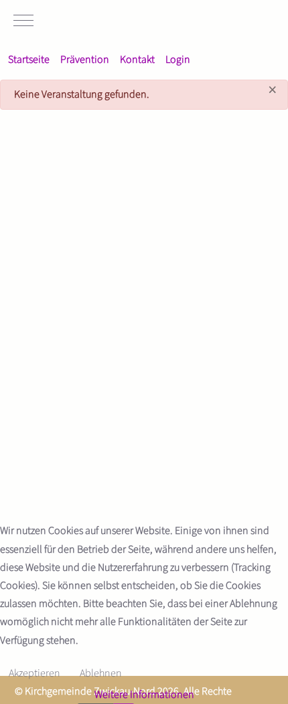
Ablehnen (101, 673)
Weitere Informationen (144, 694)
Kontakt (137, 59)
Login (177, 59)
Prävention (84, 59)
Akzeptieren (34, 673)
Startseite (29, 59)
